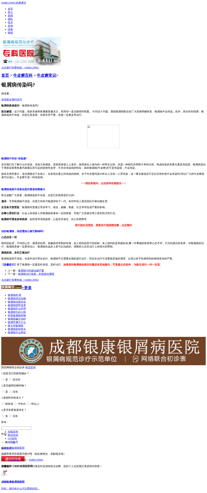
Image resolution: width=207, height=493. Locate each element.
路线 (10, 32)
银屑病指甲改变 (17, 305)
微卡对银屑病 (15, 325)
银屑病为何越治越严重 (31, 270)
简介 (10, 12)
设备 (10, 29)
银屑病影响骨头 (17, 329)
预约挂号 (17, 99)
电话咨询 (30, 367)
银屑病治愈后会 (17, 301)
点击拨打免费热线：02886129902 (20, 67)
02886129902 (36, 460)
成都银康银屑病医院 (13, 448)
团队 (10, 19)
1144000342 (14, 460)
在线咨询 (13, 431)
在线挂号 (13, 442)
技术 (10, 22)
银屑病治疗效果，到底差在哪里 (36, 274)
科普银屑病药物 (17, 315)
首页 (10, 8)
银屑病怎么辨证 (17, 332)
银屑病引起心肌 (17, 312)
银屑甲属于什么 (17, 322)
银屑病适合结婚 (17, 298)
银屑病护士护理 (17, 308)
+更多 (27, 288)
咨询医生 (6, 99)
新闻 (10, 15)
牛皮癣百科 (23, 75)
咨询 (10, 25)
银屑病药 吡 (14, 295)
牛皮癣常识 (46, 75)
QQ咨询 (12, 438)
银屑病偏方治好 (17, 318)
